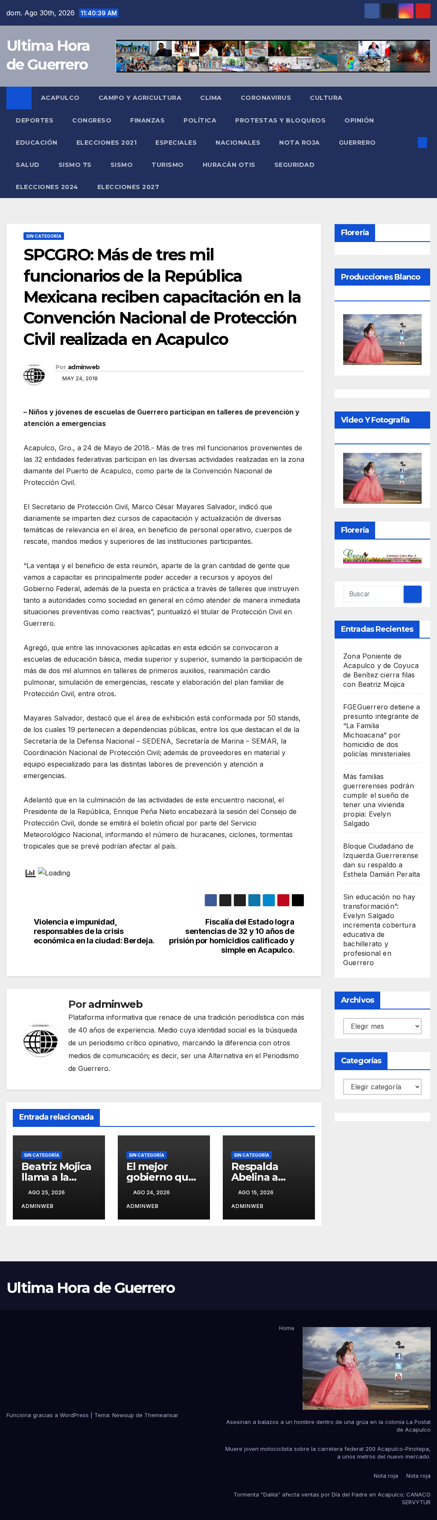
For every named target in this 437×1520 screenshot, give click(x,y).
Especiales (176, 142)
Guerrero (358, 142)
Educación (37, 142)
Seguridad (294, 165)
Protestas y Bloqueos (280, 120)
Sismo (122, 165)
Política (200, 120)
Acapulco (60, 98)
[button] (408, 142)
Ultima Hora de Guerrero (90, 1288)
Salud (28, 165)
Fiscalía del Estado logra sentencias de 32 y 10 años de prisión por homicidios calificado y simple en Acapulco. (231, 935)
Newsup (123, 1415)
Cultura (326, 98)
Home (286, 1328)
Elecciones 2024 (47, 187)
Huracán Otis (229, 165)
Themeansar (161, 1415)
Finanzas (147, 120)
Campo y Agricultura (140, 98)
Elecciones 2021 (106, 142)
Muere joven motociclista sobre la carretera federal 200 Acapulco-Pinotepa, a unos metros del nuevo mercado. (328, 1452)
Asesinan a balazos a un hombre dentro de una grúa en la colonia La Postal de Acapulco (328, 1425)
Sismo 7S (75, 165)
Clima (211, 98)
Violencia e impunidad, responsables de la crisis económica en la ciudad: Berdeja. (94, 931)
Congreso (91, 120)
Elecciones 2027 (128, 187)
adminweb (83, 367)
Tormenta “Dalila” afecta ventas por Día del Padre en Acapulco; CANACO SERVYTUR (332, 1498)
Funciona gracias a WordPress (48, 1415)
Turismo (167, 165)
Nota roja (299, 142)
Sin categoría (43, 236)
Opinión (359, 120)
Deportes (34, 120)
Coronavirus (266, 98)
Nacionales (238, 142)
